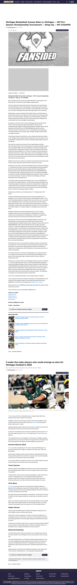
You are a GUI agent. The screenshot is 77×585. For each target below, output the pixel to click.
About (54, 1)
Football (22, 1)
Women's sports (29, 1)
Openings (26, 573)
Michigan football (25, 433)
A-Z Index (26, 578)
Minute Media (8, 581)
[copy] (16, 30)
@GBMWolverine (12, 296)
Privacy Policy (27, 576)
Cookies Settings (40, 578)
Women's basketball (47, 1)
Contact (38, 573)
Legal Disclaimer (65, 576)
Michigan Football (16, 564)
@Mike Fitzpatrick (12, 297)
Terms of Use (39, 576)
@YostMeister (11, 299)
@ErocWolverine (12, 294)
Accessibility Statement (14, 578)
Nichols (10, 447)
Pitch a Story (11, 576)
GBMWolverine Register (37, 282)
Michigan (10, 416)
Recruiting (17, 1)
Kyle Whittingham (40, 433)
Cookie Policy (52, 576)
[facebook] (69, 1)
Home (9, 351)
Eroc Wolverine (11, 27)
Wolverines (35, 422)
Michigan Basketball (16, 351)
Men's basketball (37, 1)
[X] (67, 1)
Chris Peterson (11, 370)
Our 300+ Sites (52, 573)
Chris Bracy (11, 486)
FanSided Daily (64, 573)
